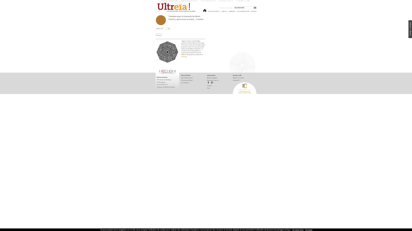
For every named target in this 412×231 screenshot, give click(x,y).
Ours (208, 88)
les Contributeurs (243, 12)
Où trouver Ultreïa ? (187, 80)
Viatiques (159, 35)
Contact (209, 86)
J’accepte (308, 230)
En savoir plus (298, 230)
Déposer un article (238, 78)
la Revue (224, 12)
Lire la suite (184, 56)
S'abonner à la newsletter (226, 8)
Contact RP (236, 80)
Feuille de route (213, 12)
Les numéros (185, 83)
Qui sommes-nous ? (187, 78)
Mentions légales (212, 78)
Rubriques (232, 11)
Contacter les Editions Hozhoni (166, 87)
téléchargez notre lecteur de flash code (244, 92)
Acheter (253, 12)
